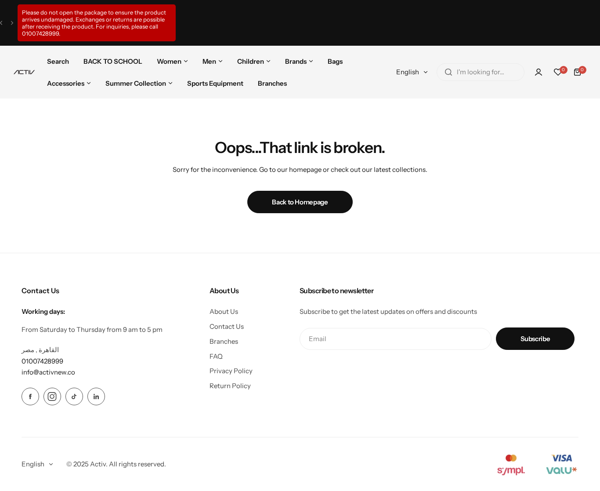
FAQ (216, 356)
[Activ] (24, 72)
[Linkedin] (96, 396)
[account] (538, 72)
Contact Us (227, 326)
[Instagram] (52, 396)
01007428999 (40, 33)
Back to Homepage (300, 202)
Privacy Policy (231, 371)
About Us (224, 311)
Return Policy (230, 386)
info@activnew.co (48, 372)
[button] (1, 23)
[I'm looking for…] (448, 72)
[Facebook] (30, 396)
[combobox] (480, 72)
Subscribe (535, 339)
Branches (224, 341)
